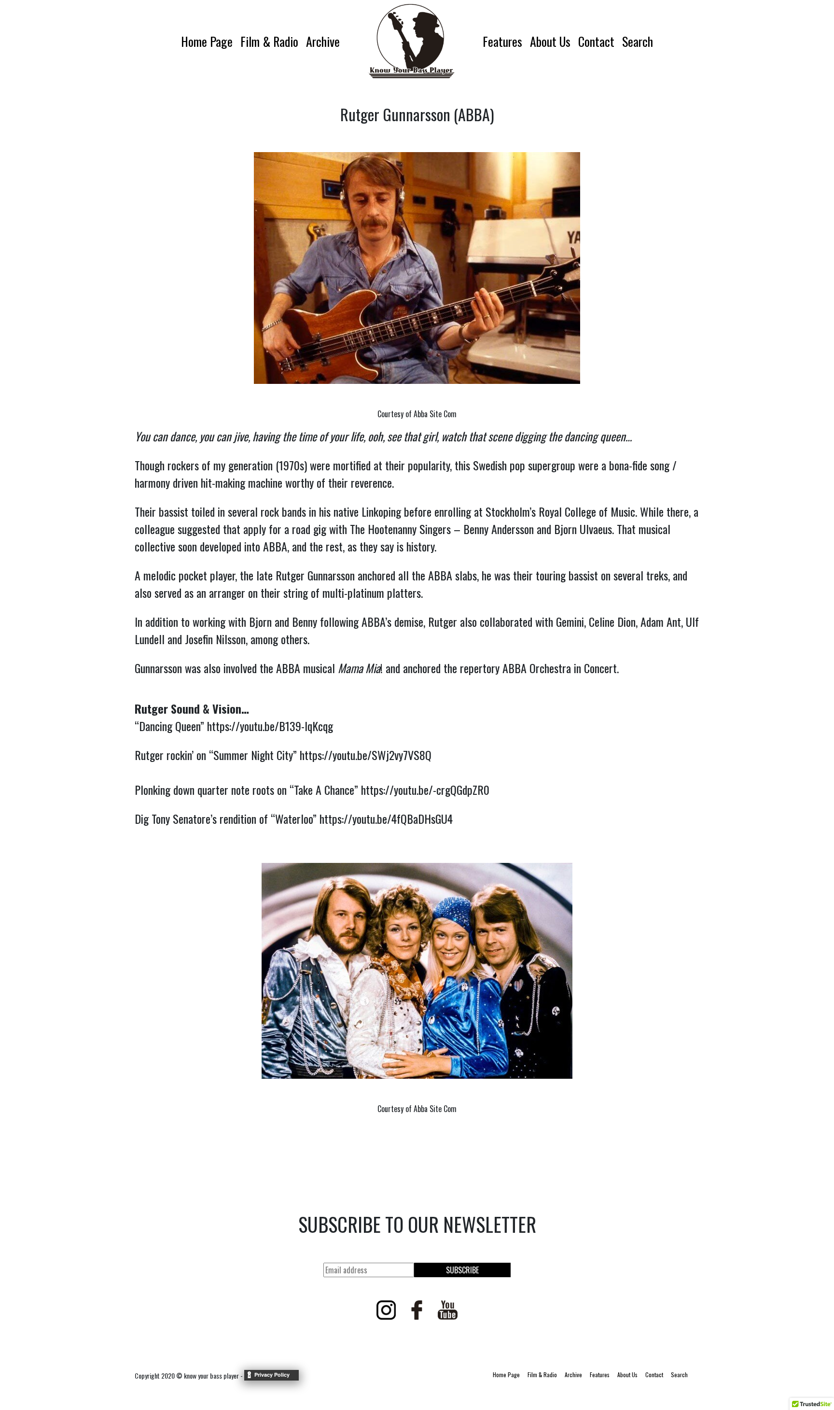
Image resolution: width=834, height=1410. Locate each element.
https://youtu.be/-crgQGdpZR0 (425, 789)
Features (502, 41)
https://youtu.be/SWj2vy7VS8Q (365, 754)
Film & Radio (269, 41)
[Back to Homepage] (411, 41)
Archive (323, 41)
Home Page (207, 41)
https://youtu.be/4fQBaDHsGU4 (386, 818)
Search (637, 41)
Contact (596, 41)
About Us (550, 41)
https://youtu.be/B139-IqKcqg (270, 725)
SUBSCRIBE (462, 1270)
